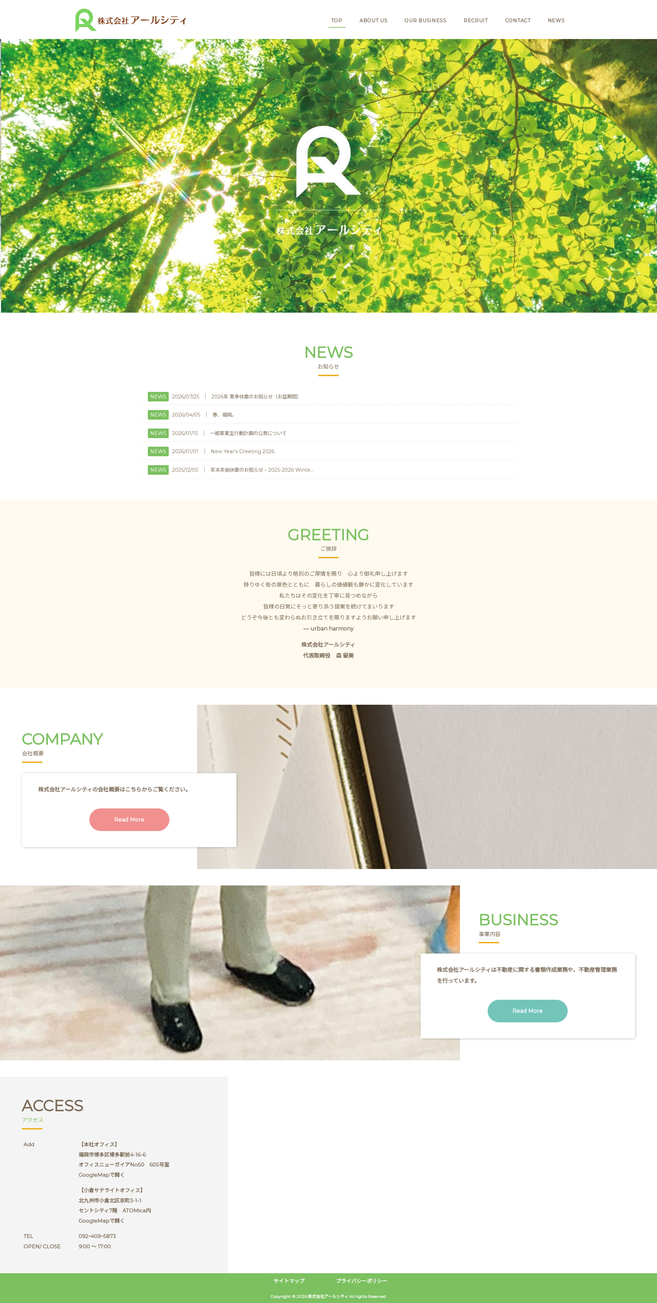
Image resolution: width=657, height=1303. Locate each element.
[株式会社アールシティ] (129, 31)
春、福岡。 (224, 415)
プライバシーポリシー (361, 1281)
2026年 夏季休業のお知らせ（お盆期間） (256, 397)
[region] (328, 176)
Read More (129, 819)
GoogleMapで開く (102, 1175)
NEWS (158, 397)
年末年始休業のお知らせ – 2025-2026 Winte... (261, 470)
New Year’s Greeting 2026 (242, 451)
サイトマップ (289, 1281)
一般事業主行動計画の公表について (248, 433)
